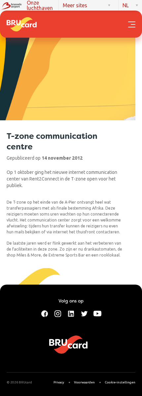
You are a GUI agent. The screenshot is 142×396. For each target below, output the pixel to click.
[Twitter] (84, 313)
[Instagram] (58, 313)
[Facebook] (45, 313)
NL (126, 5)
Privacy (58, 382)
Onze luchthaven (40, 5)
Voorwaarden (84, 382)
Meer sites (75, 5)
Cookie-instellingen (120, 382)
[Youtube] (97, 313)
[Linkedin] (71, 313)
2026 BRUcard (21, 382)
